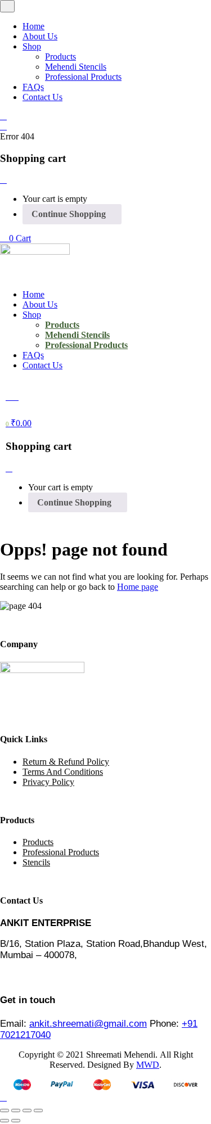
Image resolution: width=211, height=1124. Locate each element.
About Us (40, 36)
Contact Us (42, 97)
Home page (137, 587)
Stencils (36, 862)
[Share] (27, 1110)
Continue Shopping (69, 214)
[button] (15, 238)
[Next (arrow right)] (15, 1120)
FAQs (33, 87)
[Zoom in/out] (4, 1110)
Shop (32, 46)
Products (60, 56)
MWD (147, 1064)
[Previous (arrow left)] (4, 1120)
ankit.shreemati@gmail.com (88, 1023)
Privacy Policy (48, 782)
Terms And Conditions (63, 772)
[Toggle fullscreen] (15, 1110)
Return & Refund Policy (66, 761)
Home (33, 26)
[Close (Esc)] (38, 1110)
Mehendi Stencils (75, 66)
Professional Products (83, 77)
